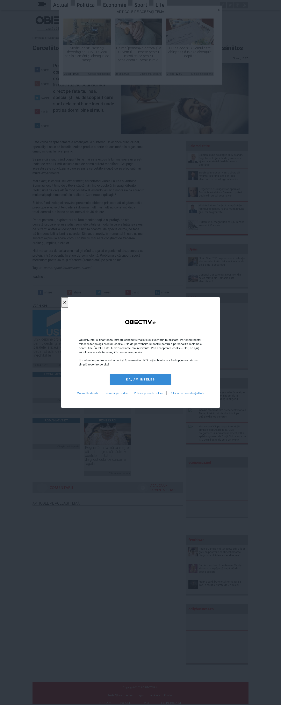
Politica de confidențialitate (187, 393)
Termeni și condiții (116, 393)
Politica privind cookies (148, 393)
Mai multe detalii (87, 393)
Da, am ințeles (140, 379)
